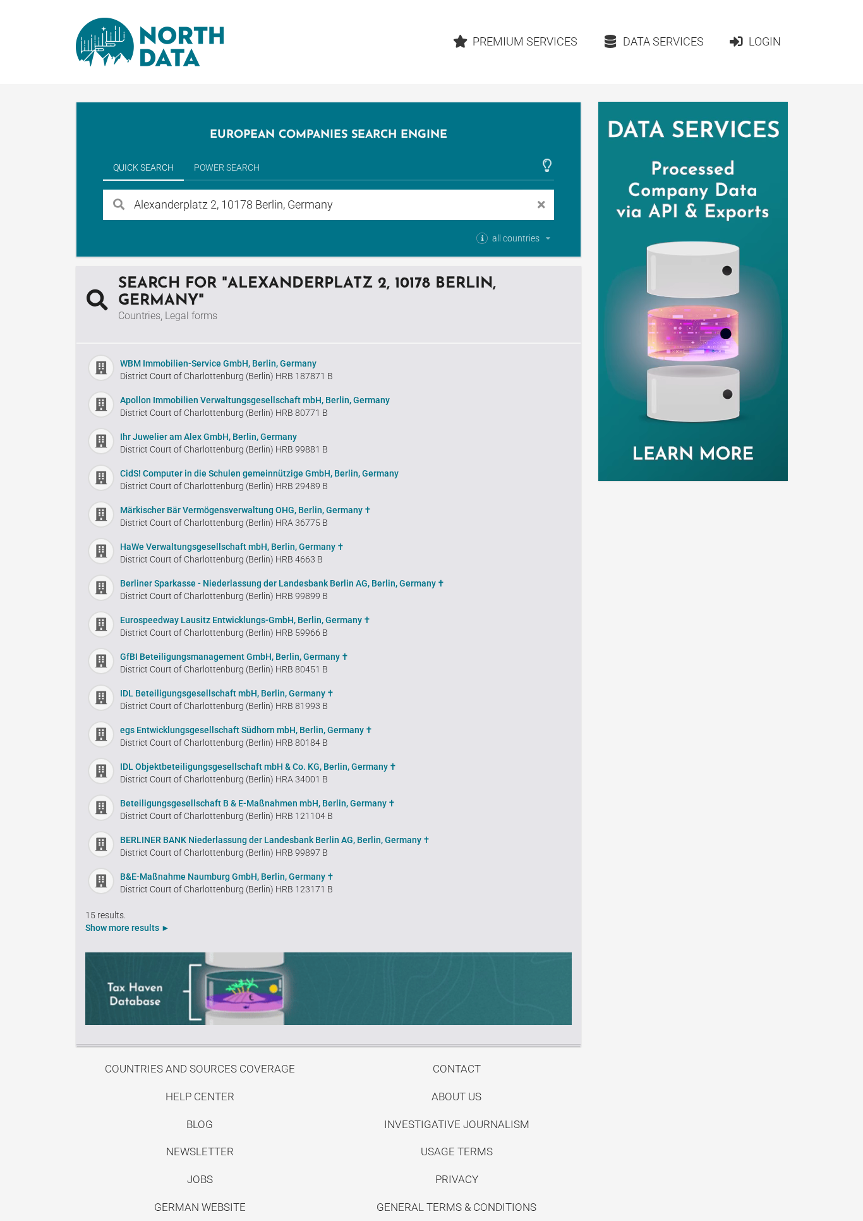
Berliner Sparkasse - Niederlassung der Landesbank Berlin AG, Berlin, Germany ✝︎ (282, 583)
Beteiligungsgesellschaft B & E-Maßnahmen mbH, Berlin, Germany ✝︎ (257, 803)
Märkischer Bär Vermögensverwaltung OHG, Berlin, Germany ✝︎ (245, 510)
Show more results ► (127, 928)
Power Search (227, 167)
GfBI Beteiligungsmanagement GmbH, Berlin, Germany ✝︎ (234, 657)
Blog (199, 1124)
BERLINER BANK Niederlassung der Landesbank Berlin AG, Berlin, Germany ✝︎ (275, 840)
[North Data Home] (150, 42)
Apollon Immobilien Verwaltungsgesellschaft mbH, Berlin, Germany (255, 400)
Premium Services (525, 41)
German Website (200, 1207)
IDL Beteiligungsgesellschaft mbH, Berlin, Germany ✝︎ (227, 693)
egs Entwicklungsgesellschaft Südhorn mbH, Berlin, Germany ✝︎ (246, 730)
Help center (200, 1096)
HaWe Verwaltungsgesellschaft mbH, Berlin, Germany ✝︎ (232, 547)
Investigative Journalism (456, 1124)
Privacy (456, 1179)
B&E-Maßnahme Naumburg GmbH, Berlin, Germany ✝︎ (227, 877)
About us (456, 1096)
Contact (457, 1068)
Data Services (663, 41)
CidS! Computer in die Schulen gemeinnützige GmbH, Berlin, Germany (259, 473)
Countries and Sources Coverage (200, 1068)
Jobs (200, 1179)
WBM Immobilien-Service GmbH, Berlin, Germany (218, 363)
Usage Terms (457, 1151)
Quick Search (143, 167)
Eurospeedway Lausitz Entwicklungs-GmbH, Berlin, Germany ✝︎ (245, 620)
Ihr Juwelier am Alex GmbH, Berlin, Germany (208, 437)
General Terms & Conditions (456, 1207)
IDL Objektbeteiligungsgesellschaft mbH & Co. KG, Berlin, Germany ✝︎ (258, 767)
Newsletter (200, 1151)
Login (765, 41)
